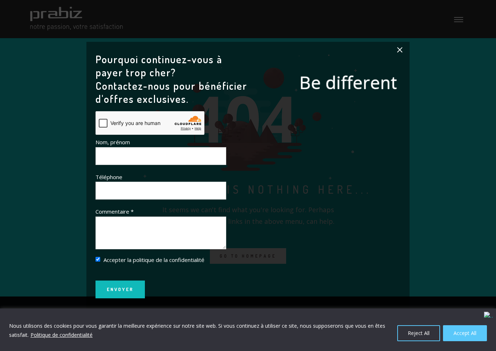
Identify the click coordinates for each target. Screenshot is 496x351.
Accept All (465, 333)
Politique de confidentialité (62, 334)
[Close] (488, 314)
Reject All (419, 333)
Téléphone (108, 177)
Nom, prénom (112, 142)
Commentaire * (114, 211)
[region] (248, 329)
